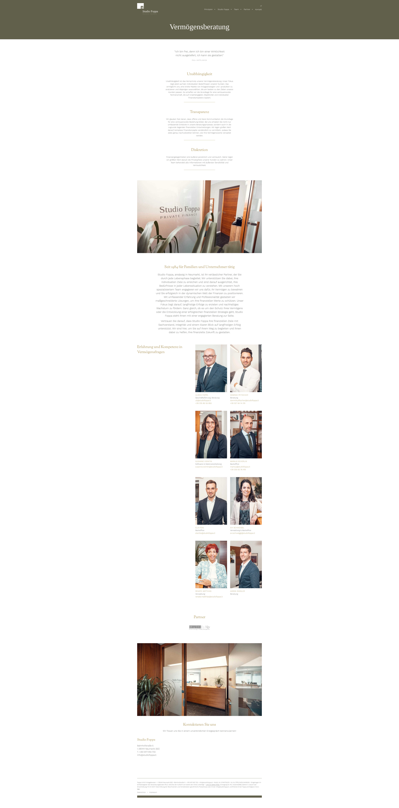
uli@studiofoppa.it (203, 400)
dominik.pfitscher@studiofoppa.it (244, 400)
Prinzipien (208, 9)
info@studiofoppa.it (146, 755)
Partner (247, 9)
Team (236, 9)
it (261, 6)
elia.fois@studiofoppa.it (205, 533)
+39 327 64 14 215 (237, 403)
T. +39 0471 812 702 (146, 752)
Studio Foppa (223, 9)
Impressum (153, 792)
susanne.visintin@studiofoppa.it (209, 467)
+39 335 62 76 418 (238, 469)
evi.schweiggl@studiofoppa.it (242, 533)
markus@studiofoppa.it (240, 467)
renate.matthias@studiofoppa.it (209, 597)
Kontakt (258, 9)
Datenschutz (141, 792)
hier (138, 789)
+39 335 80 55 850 (203, 403)
